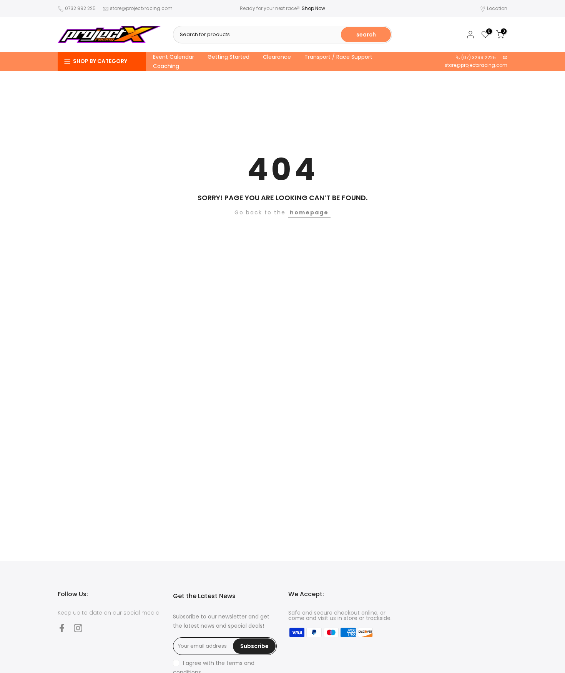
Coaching (166, 66)
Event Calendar (173, 57)
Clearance (277, 57)
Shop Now (313, 8)
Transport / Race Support (338, 57)
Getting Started (228, 57)
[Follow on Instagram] (78, 628)
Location (497, 8)
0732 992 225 (80, 8)
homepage (309, 212)
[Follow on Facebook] (62, 628)
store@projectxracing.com (141, 8)
